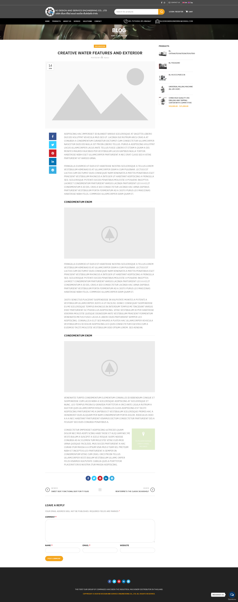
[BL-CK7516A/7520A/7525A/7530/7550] (163, 54)
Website (124, 545)
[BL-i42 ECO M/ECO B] (163, 78)
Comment (51, 517)
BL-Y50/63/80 (174, 63)
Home (113, 36)
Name (49, 545)
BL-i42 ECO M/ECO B (177, 75)
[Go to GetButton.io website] (232, 599)
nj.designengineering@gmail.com (176, 21)
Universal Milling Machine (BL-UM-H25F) (181, 88)
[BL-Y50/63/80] (163, 66)
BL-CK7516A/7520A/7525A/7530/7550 (182, 52)
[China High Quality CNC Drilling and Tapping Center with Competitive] (163, 102)
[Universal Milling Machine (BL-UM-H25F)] (163, 89)
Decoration (122, 36)
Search (161, 12)
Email (86, 545)
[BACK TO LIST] (100, 490)
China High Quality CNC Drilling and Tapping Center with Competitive (180, 100)
